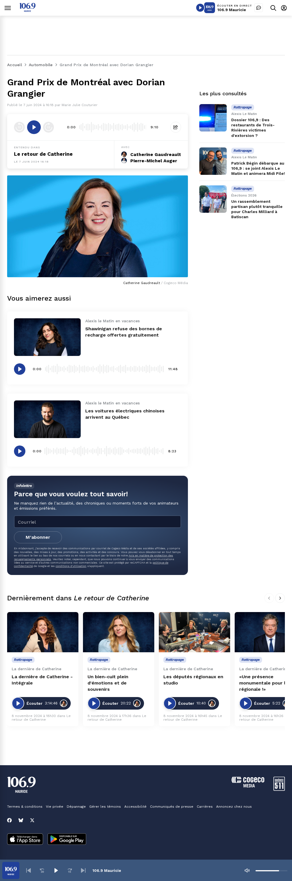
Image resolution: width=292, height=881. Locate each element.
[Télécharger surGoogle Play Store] (67, 839)
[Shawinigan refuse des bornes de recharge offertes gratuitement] (47, 337)
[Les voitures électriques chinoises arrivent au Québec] (47, 419)
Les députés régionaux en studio (193, 680)
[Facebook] (9, 820)
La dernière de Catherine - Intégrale (42, 680)
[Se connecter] (283, 8)
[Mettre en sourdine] (247, 870)
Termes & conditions (24, 807)
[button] (28, 870)
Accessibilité (135, 807)
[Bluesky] (21, 820)
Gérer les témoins (105, 807)
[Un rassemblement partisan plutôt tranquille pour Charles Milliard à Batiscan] (213, 199)
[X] (32, 820)
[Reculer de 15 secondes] (19, 127)
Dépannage (76, 807)
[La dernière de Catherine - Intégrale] (42, 632)
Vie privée (54, 807)
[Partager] (175, 127)
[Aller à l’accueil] (27, 10)
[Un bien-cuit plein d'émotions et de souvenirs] (118, 632)
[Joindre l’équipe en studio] (258, 7)
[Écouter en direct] (200, 7)
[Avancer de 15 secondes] (48, 127)
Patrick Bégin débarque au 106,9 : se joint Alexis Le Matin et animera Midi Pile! (258, 168)
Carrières (205, 807)
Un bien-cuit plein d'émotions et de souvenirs (108, 683)
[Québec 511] (279, 789)
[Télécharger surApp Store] (25, 839)
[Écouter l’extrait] (34, 127)
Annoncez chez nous (234, 807)
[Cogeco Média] (248, 786)
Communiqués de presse (171, 807)
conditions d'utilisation (71, 566)
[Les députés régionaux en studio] (194, 632)
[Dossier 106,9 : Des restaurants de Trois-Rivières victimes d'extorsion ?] (213, 117)
